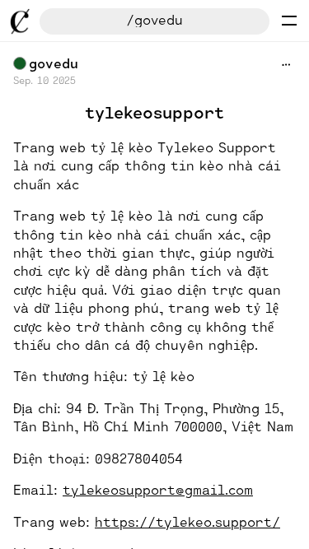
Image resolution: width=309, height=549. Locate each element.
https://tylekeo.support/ (187, 521)
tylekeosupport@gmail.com (158, 489)
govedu (53, 63)
